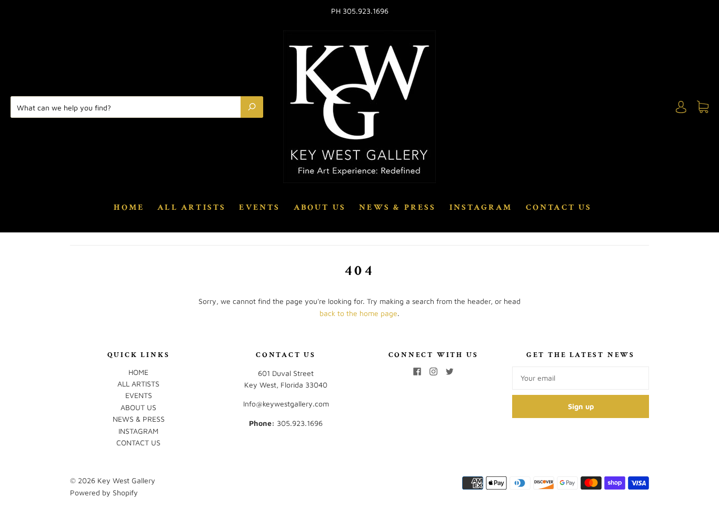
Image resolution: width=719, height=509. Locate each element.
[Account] (681, 107)
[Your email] (580, 378)
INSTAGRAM (481, 207)
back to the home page (358, 313)
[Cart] (702, 107)
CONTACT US (559, 207)
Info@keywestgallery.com (286, 403)
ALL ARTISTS (191, 207)
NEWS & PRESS (397, 207)
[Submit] (252, 106)
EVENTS (259, 207)
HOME (129, 207)
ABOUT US (320, 207)
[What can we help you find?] (128, 106)
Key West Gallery (126, 480)
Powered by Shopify (104, 492)
